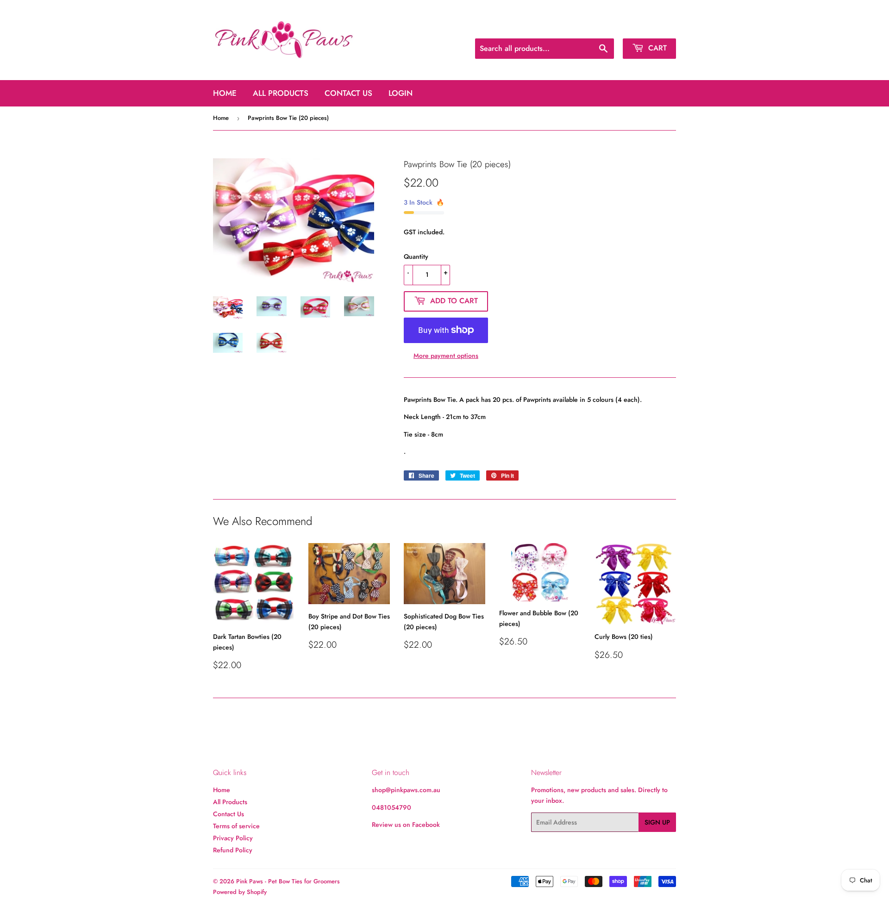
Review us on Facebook (406, 824)
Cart (656, 48)
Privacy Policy (233, 838)
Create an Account (652, 27)
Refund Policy (232, 850)
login (400, 93)
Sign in (605, 27)
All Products (280, 93)
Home (225, 93)
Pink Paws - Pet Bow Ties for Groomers (288, 881)
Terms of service (236, 826)
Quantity (416, 256)
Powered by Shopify (240, 892)
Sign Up (657, 822)
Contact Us (348, 93)
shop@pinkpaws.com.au (406, 789)
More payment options (445, 355)
